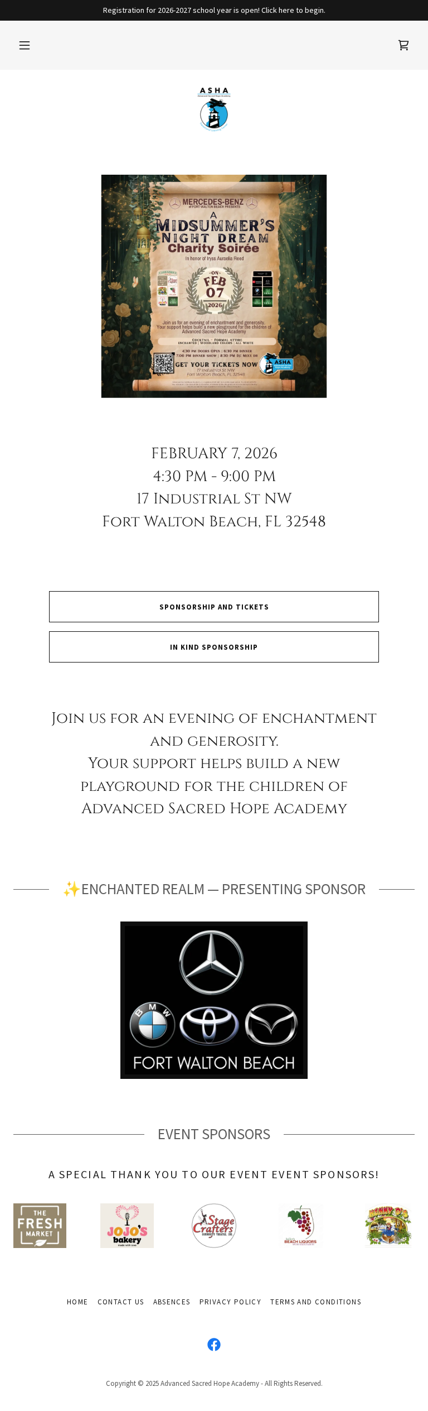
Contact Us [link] (121, 1302)
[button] (24, 45)
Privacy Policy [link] (230, 1302)
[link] (403, 45)
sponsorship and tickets (214, 607)
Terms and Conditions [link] (315, 1302)
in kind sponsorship (214, 647)
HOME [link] (78, 1302)
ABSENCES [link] (172, 1302)
